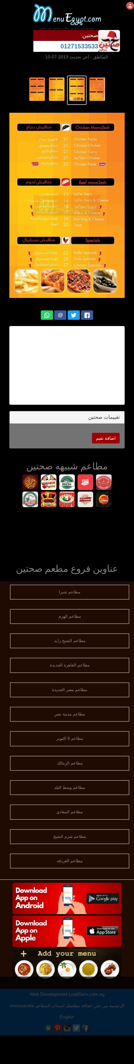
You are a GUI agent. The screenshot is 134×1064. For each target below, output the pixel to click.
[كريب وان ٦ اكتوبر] (48, 483)
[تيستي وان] (30, 500)
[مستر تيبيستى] (48, 500)
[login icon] (130, 5)
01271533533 (79, 46)
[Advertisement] (67, 365)
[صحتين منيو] (97, 89)
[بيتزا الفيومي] (85, 500)
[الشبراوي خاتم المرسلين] (67, 500)
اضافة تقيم (106, 438)
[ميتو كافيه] (67, 483)
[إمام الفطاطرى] (30, 483)
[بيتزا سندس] (103, 500)
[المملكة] (85, 483)
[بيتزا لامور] (103, 483)
